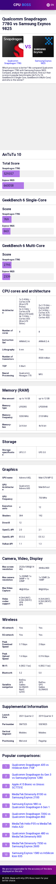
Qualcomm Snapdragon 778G (12, 62)
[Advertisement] (28, 117)
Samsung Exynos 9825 (43, 62)
